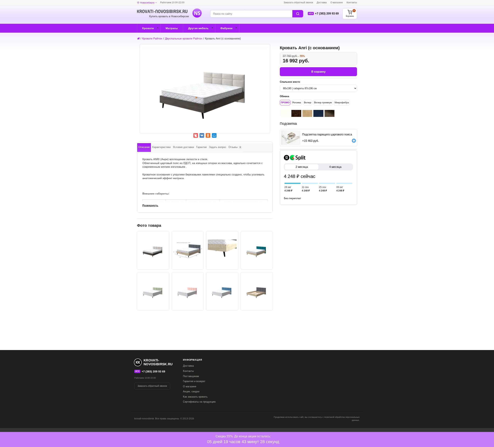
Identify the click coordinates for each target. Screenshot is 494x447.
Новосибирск (147, 2)
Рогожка (296, 102)
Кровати (148, 28)
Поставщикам (191, 376)
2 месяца (302, 166)
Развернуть (150, 205)
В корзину (318, 71)
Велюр (307, 102)
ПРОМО (285, 102)
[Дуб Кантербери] (296, 113)
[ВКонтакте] (202, 135)
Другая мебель (198, 28)
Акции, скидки (191, 391)
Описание (144, 147)
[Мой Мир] (214, 135)
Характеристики (161, 147)
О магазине (336, 2)
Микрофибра (342, 102)
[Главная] (138, 38)
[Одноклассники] (208, 135)
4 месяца (335, 166)
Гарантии (201, 147)
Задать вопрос (217, 147)
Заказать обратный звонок (298, 2)
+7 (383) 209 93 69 (327, 13)
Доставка (322, 2)
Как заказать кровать (195, 396)
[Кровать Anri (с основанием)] (205, 91)
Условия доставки (183, 147)
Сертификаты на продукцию (199, 401)
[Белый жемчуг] (285, 113)
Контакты (352, 2)
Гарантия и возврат (194, 381)
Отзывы (234, 147)
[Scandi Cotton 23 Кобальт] (318, 113)
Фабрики (226, 28)
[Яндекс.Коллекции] (195, 135)
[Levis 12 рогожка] (329, 113)
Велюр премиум (323, 102)
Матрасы (172, 28)
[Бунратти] (307, 113)
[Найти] (297, 13)
